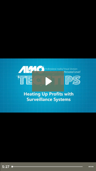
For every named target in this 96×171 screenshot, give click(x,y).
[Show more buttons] (91, 166)
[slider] (47, 166)
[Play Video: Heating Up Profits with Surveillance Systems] (48, 81)
